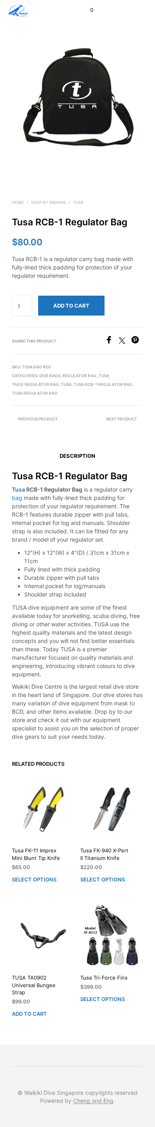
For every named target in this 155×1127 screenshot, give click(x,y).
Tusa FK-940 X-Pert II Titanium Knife (104, 854)
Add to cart (29, 1014)
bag (17, 497)
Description (77, 456)
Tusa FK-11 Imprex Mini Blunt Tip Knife (36, 854)
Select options (34, 879)
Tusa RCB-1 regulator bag (103, 384)
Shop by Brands (48, 202)
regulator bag (42, 384)
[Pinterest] (137, 341)
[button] (86, 10)
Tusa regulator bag (35, 393)
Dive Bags (49, 375)
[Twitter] (125, 341)
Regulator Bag (79, 375)
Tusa (78, 202)
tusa (66, 384)
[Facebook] (112, 341)
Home (18, 202)
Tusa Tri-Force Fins (104, 977)
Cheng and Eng (93, 1101)
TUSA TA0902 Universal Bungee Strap (34, 984)
